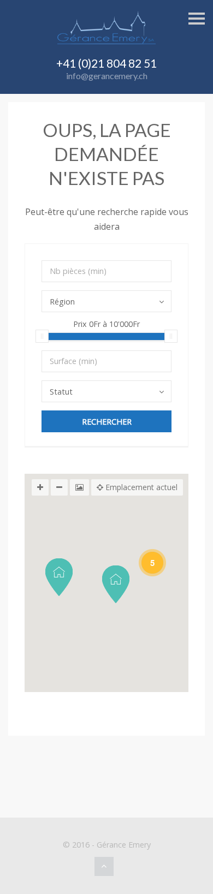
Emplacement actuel (140, 487)
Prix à (106, 324)
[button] (59, 577)
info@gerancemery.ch (106, 75)
